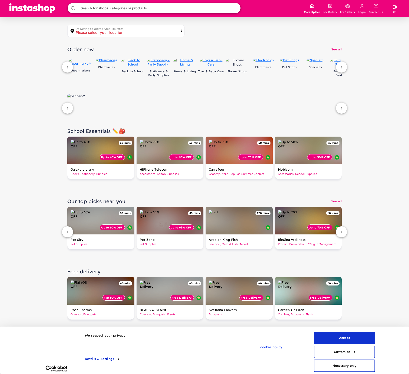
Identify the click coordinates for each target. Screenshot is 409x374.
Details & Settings (99, 359)
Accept (344, 338)
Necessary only (344, 366)
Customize (342, 352)
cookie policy (271, 347)
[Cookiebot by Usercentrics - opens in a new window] (56, 368)
